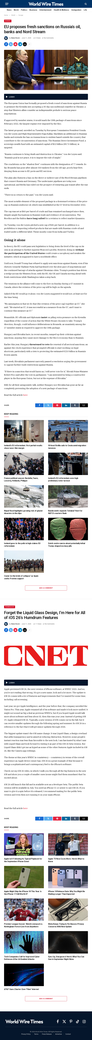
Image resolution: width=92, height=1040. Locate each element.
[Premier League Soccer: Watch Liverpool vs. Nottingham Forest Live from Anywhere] (24, 910)
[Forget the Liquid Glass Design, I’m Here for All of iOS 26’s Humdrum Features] (46, 656)
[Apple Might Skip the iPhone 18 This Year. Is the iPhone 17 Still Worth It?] (24, 877)
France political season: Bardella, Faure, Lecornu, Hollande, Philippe (21, 479)
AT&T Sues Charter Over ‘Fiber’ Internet (21, 989)
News (9, 10)
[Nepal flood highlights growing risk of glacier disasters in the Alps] (24, 496)
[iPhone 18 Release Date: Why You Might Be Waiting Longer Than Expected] (68, 877)
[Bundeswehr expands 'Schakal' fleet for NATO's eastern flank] (68, 496)
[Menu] (6, 4)
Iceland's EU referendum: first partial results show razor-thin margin (23, 446)
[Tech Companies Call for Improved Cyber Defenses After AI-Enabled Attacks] (24, 942)
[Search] (85, 4)
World (16, 10)
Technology (9, 607)
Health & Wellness (61, 10)
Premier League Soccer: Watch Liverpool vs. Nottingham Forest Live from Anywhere (23, 925)
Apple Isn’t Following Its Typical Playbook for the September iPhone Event (23, 860)
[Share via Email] (25, 44)
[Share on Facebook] (6, 44)
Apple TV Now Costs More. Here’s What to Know (66, 860)
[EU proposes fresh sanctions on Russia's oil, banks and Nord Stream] (46, 70)
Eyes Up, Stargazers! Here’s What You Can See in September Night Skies (66, 958)
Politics (24, 10)
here (25, 395)
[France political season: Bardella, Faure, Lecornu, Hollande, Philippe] (24, 464)
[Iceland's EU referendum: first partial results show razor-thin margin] (24, 431)
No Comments (49, 38)
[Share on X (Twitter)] (11, 44)
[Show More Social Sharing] (29, 44)
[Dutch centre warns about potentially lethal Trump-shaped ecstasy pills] (68, 529)
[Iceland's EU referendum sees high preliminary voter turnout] (68, 464)
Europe (7, 21)
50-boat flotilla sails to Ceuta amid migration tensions (67, 446)
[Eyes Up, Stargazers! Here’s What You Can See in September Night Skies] (68, 942)
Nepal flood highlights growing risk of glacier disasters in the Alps (23, 512)
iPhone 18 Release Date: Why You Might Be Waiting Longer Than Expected (66, 892)
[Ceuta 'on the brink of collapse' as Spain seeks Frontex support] (24, 561)
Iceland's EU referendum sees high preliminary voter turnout (63, 479)
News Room (15, 38)
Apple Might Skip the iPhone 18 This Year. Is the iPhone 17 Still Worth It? (22, 892)
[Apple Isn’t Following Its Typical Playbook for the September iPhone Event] (24, 844)
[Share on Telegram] (20, 44)
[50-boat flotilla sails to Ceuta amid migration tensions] (68, 431)
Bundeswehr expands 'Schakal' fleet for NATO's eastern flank (65, 512)
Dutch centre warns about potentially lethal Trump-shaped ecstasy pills (66, 544)
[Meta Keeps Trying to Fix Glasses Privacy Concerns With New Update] (68, 910)
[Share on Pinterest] (15, 44)
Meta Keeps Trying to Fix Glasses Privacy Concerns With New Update (66, 925)
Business (33, 10)
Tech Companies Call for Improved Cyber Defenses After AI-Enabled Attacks (22, 958)
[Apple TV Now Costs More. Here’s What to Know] (68, 844)
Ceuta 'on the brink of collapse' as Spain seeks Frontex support (21, 577)
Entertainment (45, 10)
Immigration (76, 10)
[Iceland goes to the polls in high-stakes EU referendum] (24, 529)
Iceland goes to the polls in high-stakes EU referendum (22, 544)
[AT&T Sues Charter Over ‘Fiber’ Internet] (24, 975)
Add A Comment (46, 588)
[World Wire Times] (46, 4)
